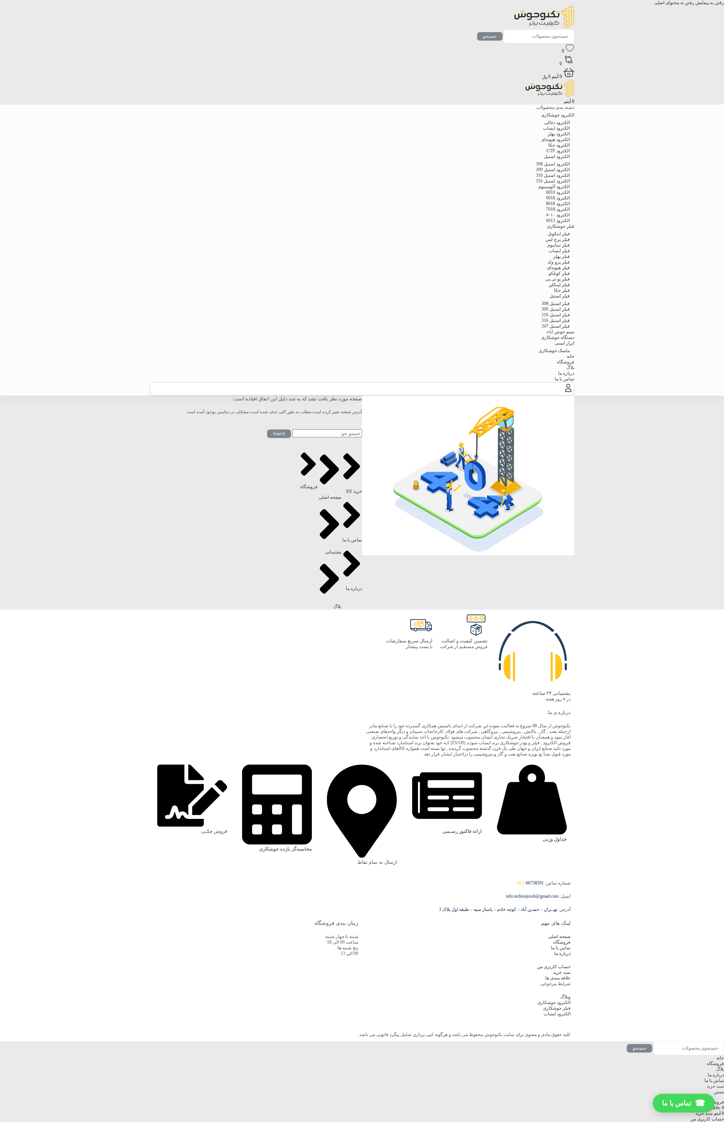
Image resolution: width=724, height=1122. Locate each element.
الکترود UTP (558, 150)
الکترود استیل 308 (553, 164)
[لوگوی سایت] (544, 26)
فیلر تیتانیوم (559, 245)
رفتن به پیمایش (709, 2)
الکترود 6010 (558, 192)
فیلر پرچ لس (558, 239)
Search (279, 433)
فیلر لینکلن (559, 284)
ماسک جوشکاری (554, 350)
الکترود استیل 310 (553, 175)
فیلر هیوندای (558, 267)
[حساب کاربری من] (568, 392)
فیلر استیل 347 (555, 326)
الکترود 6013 (558, 220)
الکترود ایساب (556, 128)
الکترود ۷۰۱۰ (558, 215)
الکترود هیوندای (555, 139)
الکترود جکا (559, 145)
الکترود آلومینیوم (554, 186)
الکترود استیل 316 (553, 181)
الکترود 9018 (558, 198)
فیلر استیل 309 (555, 309)
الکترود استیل (557, 156)
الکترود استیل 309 (553, 169)
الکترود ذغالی (557, 122)
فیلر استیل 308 (555, 303)
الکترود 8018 (558, 203)
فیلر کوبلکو (559, 273)
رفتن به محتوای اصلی (674, 2)
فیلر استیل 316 (555, 320)
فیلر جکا (562, 290)
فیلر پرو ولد (559, 262)
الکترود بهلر (559, 133)
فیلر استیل (559, 296)
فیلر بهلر (561, 256)
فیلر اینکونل (559, 233)
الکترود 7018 (558, 209)
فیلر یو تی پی (557, 279)
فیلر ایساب (559, 250)
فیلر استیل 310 (555, 314)
